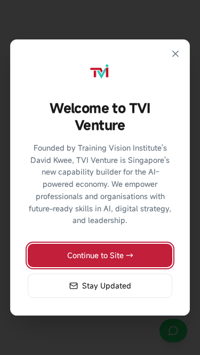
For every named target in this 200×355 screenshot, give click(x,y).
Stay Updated (106, 285)
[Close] (175, 53)
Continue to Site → (100, 255)
